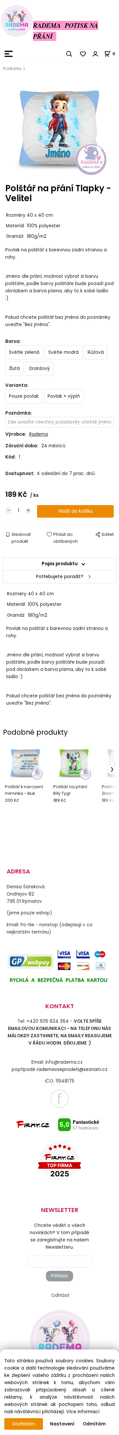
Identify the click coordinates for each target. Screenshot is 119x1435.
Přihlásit (59, 1276)
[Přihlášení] (95, 53)
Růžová (96, 352)
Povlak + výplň (64, 396)
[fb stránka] (59, 1098)
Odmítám (94, 1424)
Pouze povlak (24, 396)
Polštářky (12, 68)
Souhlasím (23, 1424)
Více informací (82, 1412)
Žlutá (14, 368)
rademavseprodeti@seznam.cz (72, 1069)
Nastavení (62, 1424)
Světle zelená (24, 352)
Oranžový (39, 368)
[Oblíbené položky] (83, 53)
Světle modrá (63, 352)
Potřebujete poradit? (59, 576)
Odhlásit (60, 1295)
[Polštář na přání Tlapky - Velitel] (59, 128)
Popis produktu (60, 564)
